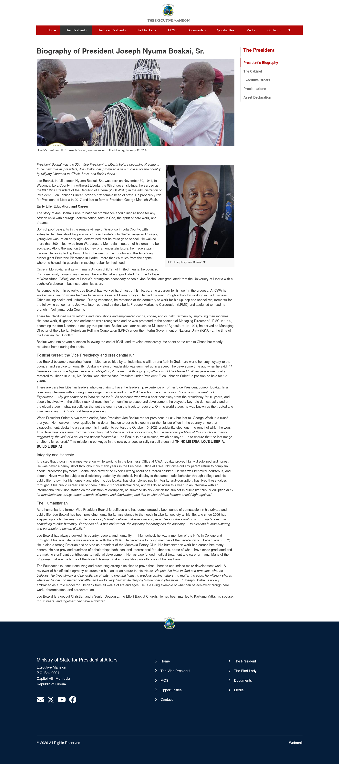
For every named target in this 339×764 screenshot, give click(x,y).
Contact (272, 30)
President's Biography (260, 62)
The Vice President (110, 30)
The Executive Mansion (169, 20)
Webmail (296, 742)
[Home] (168, 10)
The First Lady (146, 30)
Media (251, 30)
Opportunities (225, 30)
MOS (171, 30)
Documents (195, 30)
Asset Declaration (257, 97)
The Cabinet (252, 71)
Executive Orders (256, 80)
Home (51, 30)
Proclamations (254, 88)
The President (75, 30)
